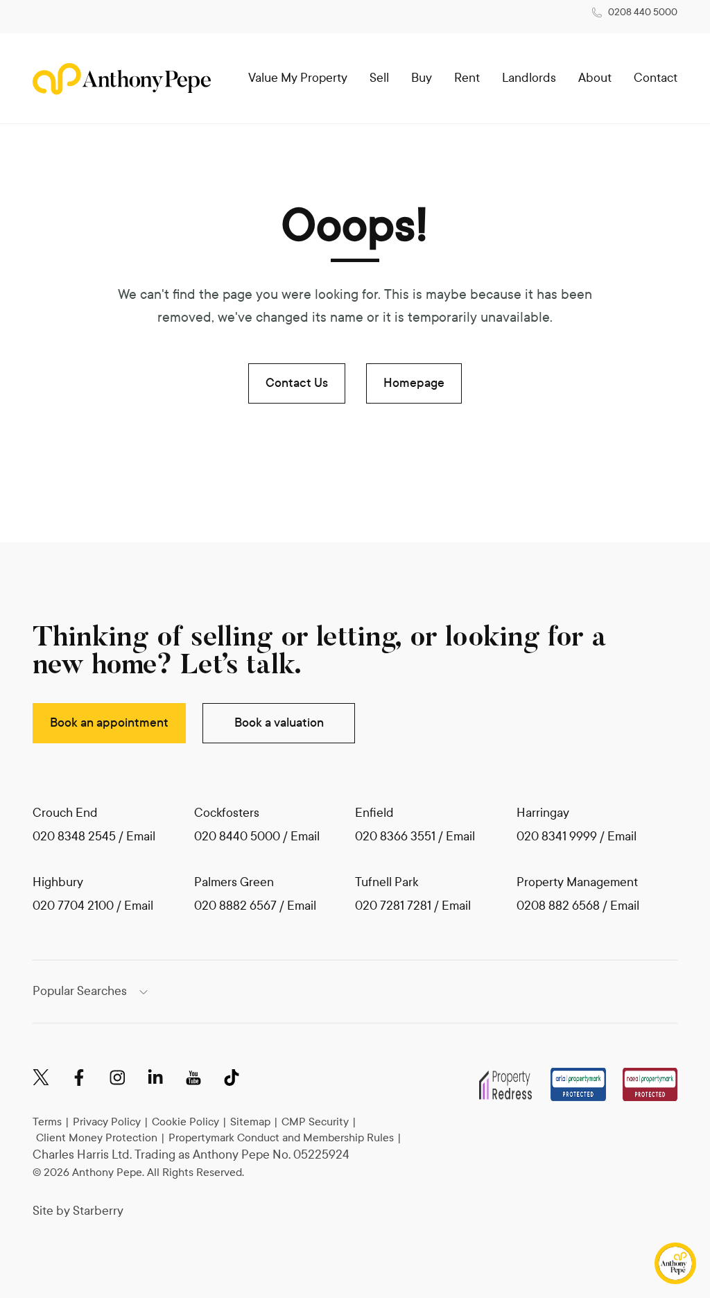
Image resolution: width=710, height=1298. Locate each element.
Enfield (374, 813)
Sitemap (250, 1121)
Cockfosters (226, 813)
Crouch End (65, 813)
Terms (47, 1121)
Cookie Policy (185, 1121)
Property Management (577, 882)
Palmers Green (234, 882)
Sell (379, 78)
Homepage (413, 383)
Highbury (58, 882)
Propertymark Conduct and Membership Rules (281, 1137)
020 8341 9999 (557, 836)
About (595, 78)
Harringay (543, 813)
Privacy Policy (107, 1121)
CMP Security (315, 1121)
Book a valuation (279, 723)
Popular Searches (80, 991)
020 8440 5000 (237, 836)
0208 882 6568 (560, 906)
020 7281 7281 (393, 906)
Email (140, 836)
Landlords (529, 78)
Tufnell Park (386, 882)
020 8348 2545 (74, 836)
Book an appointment (109, 723)
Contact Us (297, 383)
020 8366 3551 (395, 836)
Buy (421, 78)
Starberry (98, 1211)
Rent (467, 78)
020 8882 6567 (235, 906)
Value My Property (297, 78)
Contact (655, 78)
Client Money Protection (96, 1137)
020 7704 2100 (73, 906)
